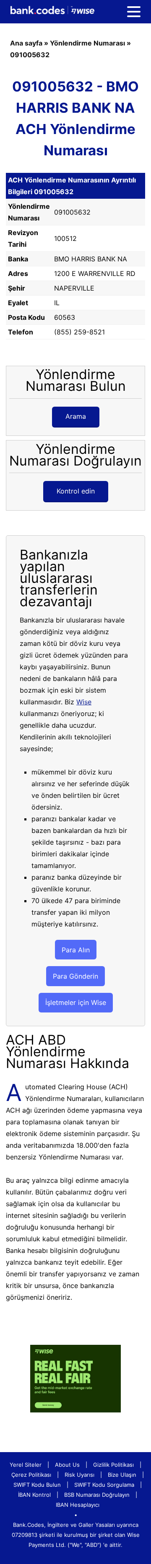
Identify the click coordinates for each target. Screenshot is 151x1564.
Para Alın (76, 950)
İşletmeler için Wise (75, 1002)
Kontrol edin (76, 491)
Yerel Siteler (26, 1464)
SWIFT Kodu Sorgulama (104, 1484)
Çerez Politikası (31, 1474)
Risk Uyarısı (79, 1474)
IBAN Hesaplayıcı (77, 1504)
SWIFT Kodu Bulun (37, 1484)
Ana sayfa (26, 43)
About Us (67, 1464)
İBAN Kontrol (34, 1494)
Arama (75, 416)
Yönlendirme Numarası (87, 43)
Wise (83, 702)
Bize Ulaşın (122, 1474)
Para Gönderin (75, 976)
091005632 (29, 55)
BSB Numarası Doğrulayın (97, 1494)
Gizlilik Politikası (113, 1464)
